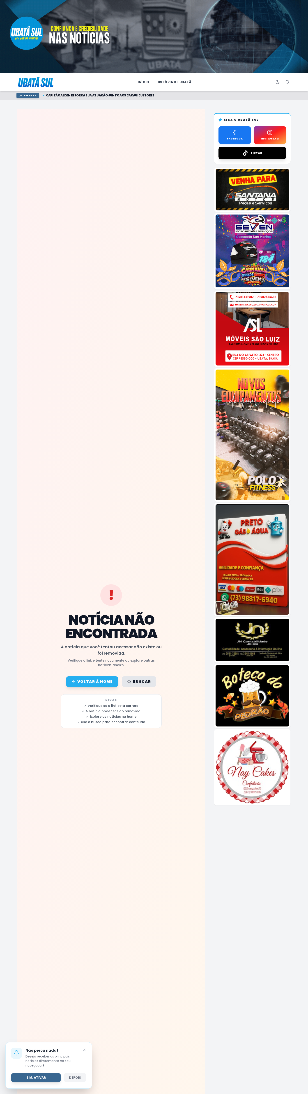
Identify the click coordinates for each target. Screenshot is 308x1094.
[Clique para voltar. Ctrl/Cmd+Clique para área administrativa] (36, 82)
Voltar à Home (95, 681)
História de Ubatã (173, 82)
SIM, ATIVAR (36, 1077)
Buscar (142, 681)
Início (143, 82)
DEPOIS (75, 1077)
